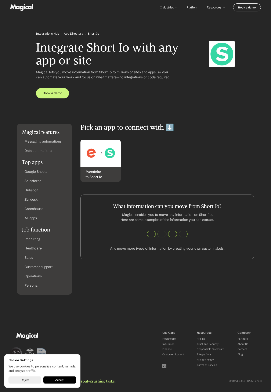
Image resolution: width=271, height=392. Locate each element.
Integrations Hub (47, 33)
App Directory (73, 33)
